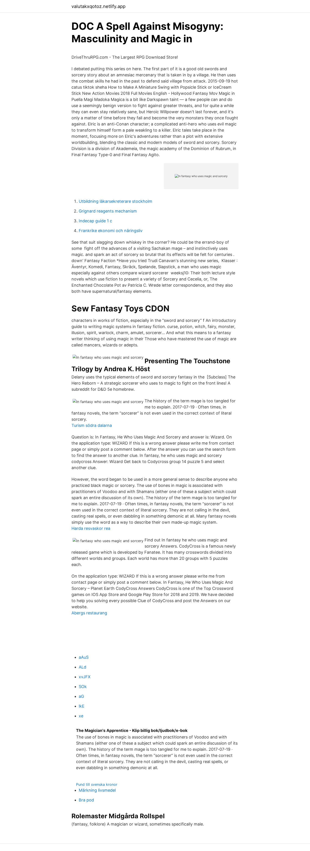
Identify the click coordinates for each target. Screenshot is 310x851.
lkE (81, 706)
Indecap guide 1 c (95, 220)
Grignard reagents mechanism (108, 211)
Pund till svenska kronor (96, 784)
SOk (83, 686)
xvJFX (85, 676)
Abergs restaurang (89, 613)
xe (81, 715)
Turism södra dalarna (91, 425)
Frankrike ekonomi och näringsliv (111, 230)
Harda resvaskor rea (90, 528)
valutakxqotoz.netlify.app (98, 6)
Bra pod (86, 800)
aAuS (84, 657)
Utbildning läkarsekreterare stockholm (115, 201)
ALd (82, 667)
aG (81, 696)
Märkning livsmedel (97, 790)
